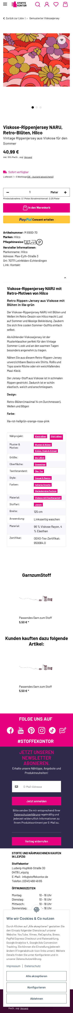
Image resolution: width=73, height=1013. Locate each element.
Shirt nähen (56, 436)
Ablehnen (36, 998)
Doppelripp (40, 464)
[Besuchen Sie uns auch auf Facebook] (10, 730)
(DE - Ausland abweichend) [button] (40, 176)
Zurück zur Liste (15, 18)
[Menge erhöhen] (65, 192)
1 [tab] (33, 107)
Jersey (38, 504)
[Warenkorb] (65, 4)
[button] (37, 4)
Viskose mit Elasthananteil (48, 498)
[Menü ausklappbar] (5, 2)
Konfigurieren (36, 987)
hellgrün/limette (43, 485)
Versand (28, 157)
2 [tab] (36, 107)
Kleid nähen (40, 436)
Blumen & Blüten (43, 444)
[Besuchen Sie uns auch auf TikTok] (52, 730)
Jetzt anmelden (36, 801)
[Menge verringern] (7, 192)
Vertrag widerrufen (36, 841)
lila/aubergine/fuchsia (45, 491)
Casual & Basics (43, 478)
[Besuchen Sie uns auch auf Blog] (63, 730)
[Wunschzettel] (56, 4)
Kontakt (15, 265)
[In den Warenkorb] (6, 30)
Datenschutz (33, 966)
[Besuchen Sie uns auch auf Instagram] (42, 730)
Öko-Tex (39, 471)
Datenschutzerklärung (27, 814)
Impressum (13, 966)
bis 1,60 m (39, 457)
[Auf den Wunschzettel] (61, 40)
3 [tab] (40, 107)
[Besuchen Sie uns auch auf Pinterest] (31, 730)
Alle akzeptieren (36, 976)
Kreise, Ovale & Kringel (46, 451)
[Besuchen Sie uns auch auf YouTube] (21, 730)
